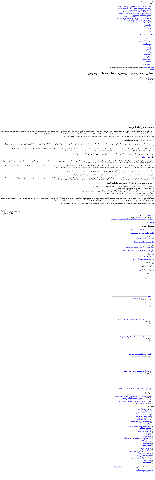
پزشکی (148, 47)
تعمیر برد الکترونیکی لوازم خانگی (132, 398)
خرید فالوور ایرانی (145, 441)
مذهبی (149, 45)
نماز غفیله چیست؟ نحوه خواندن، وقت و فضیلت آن (136, 16)
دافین (149, 401)
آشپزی (149, 49)
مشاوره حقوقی (146, 433)
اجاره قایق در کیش (145, 423)
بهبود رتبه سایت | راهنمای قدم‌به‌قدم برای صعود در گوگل (134, 6)
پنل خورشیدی (147, 414)
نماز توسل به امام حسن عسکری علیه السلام (138, 250)
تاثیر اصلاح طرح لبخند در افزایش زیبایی (126, 396)
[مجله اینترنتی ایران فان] (146, 34)
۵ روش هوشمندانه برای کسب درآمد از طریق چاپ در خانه (134, 18)
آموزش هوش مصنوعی (144, 431)
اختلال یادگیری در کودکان (143, 416)
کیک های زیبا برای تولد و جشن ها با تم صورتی (132, 401)
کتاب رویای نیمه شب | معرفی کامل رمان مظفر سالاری (134, 8)
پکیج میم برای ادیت (145, 453)
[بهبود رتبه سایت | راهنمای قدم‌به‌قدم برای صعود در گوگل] (141, 318)
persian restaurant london (144, 419)
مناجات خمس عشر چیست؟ (144, 242)
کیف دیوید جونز (146, 463)
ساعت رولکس (146, 462)
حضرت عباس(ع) (145, 157)
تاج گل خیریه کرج (145, 450)
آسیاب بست (147, 434)
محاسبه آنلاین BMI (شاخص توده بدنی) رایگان (137, 438)
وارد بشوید (138, 270)
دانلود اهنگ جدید (146, 411)
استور (149, 399)
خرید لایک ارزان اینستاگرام (143, 412)
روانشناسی (147, 50)
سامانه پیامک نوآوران (144, 409)
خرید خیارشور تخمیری (144, 440)
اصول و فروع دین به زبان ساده (143, 259)
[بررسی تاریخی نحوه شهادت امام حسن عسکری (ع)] (141, 369)
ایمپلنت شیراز (147, 443)
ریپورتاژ (148, 61)
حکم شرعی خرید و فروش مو (142, 298)
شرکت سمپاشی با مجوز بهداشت (141, 458)
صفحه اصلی (147, 44)
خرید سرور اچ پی (146, 446)
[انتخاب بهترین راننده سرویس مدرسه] (141, 352)
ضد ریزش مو (147, 445)
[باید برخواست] (141, 41)
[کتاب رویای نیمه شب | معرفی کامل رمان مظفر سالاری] (141, 335)
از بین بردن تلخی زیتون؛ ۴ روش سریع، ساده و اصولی (135, 13)
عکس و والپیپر (146, 59)
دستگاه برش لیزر (145, 396)
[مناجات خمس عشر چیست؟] (145, 238)
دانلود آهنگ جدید (146, 436)
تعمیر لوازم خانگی (145, 428)
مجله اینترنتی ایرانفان (119, 466)
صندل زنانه (147, 460)
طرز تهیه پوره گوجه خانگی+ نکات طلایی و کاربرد (136, 20)
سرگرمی (148, 52)
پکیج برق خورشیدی (145, 448)
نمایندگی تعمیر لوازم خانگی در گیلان (140, 457)
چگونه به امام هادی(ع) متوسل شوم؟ (141, 233)
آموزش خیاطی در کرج (144, 455)
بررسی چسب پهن (140, 403)
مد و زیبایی (147, 56)
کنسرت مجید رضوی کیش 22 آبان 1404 (139, 426)
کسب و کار (147, 54)
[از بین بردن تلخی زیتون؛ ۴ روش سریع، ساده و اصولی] (141, 386)
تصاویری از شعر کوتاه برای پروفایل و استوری (131, 399)
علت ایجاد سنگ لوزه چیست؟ (142, 15)
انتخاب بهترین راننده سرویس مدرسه (140, 10)
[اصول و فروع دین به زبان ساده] (146, 255)
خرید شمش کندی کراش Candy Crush (139, 451)
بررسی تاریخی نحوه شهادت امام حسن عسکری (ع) (136, 11)
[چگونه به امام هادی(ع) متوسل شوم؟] (142, 229)
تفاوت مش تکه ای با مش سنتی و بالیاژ (139, 21)
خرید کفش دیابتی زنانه (144, 418)
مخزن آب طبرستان (145, 429)
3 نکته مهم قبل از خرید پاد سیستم (141, 421)
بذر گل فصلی (147, 424)
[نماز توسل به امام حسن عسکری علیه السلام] (140, 247)
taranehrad (151, 78)
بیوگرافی (148, 57)
